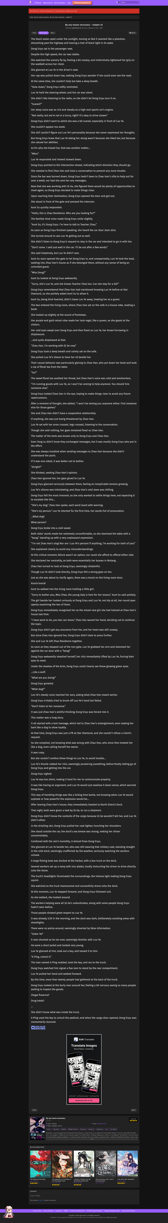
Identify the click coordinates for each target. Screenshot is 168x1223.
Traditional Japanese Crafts (112, 1211)
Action (49, 1129)
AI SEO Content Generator (94, 1211)
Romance (83, 1129)
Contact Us (59, 1211)
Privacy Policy (37, 1211)
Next (52, 33)
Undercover (99, 1129)
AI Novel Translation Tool (77, 1211)
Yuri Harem (113, 1129)
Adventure (56, 1129)
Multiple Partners (73, 1129)
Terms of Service (48, 1211)
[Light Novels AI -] (30, 2)
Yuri (106, 1129)
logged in (41, 1200)
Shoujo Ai (91, 1129)
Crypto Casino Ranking (128, 1211)
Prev (34, 33)
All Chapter (44, 33)
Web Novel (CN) (101, 1123)
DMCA (66, 1211)
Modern (64, 1129)
